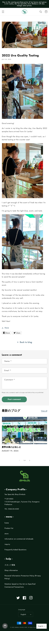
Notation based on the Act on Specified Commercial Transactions (20, 585)
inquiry (7, 544)
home (7, 523)
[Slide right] (29, 460)
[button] (3, 11)
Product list (9, 528)
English (23, 614)
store (6, 533)
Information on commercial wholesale (19, 539)
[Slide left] (19, 460)
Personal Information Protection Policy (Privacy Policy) (23, 577)
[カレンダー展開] (5, 626)
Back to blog (26, 342)
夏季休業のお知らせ (11, 447)
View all (44, 411)
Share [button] (7, 328)
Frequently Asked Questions (15, 549)
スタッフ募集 (10, 565)
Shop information (11, 570)
